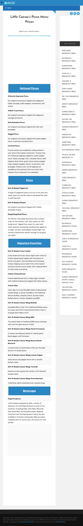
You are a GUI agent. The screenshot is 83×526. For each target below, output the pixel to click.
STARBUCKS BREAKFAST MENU (69, 186)
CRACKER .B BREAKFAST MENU (69, 82)
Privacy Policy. (61, 522)
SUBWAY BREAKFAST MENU (70, 202)
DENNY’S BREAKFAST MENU (70, 105)
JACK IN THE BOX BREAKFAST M (68, 156)
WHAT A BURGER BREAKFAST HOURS (69, 296)
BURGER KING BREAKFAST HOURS (69, 232)
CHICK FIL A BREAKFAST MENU (69, 75)
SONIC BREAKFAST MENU (69, 179)
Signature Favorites (33, 36)
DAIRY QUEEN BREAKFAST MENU (69, 90)
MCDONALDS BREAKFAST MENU (69, 163)
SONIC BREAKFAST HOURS (69, 270)
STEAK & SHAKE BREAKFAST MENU (69, 194)
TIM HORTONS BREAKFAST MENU (69, 217)
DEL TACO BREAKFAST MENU (70, 97)
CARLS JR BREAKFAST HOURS (70, 240)
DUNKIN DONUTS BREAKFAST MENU (69, 113)
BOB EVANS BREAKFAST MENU (69, 52)
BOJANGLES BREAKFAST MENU (69, 59)
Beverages (47, 36)
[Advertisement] (29, 60)
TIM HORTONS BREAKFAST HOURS (69, 288)
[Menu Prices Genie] (9, 3)
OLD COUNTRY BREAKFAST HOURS (69, 263)
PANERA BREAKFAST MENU (70, 171)
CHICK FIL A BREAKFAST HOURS (69, 247)
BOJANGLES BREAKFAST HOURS (69, 224)
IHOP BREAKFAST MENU (71, 150)
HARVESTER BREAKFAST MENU (69, 136)
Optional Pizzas (14, 36)
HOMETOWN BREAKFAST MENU (69, 143)
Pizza (23, 36)
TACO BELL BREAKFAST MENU (71, 209)
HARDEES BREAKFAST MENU (70, 128)
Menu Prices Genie (27, 522)
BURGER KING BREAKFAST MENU (69, 67)
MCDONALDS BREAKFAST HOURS (69, 255)
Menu (9, 8)
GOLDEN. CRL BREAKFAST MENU (69, 120)
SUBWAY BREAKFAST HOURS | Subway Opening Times (70, 279)
